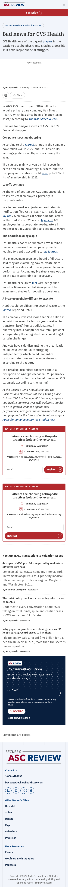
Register (51, 469)
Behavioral (11, 831)
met (35, 283)
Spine (8, 812)
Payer (8, 825)
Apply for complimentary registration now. (29, 419)
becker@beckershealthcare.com (24, 782)
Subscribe (32, 12)
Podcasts (10, 864)
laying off (47, 220)
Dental (9, 818)
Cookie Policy (40, 879)
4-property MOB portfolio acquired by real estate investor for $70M (33, 564)
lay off (7, 216)
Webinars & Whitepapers (19, 858)
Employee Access (44, 882)
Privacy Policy (26, 879)
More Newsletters (18, 717)
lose (45, 173)
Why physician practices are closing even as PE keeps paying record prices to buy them (32, 630)
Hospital (10, 806)
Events (9, 852)
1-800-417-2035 (13, 776)
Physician (10, 837)
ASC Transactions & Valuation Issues (23, 25)
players (47, 41)
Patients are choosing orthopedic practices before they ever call (34, 437)
